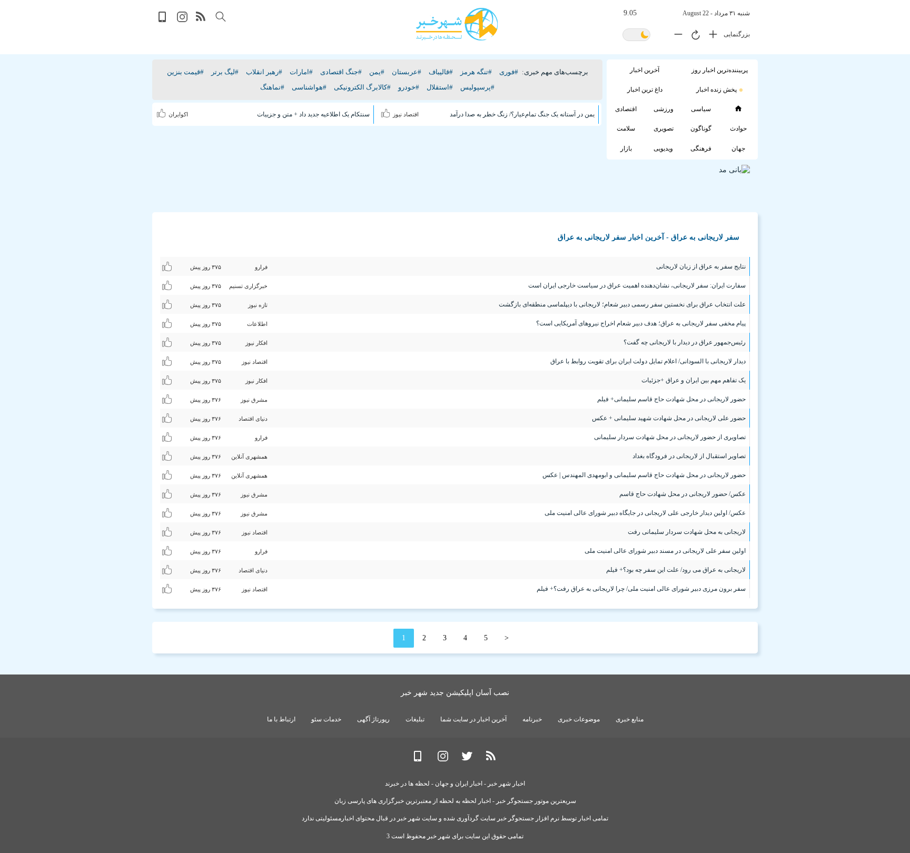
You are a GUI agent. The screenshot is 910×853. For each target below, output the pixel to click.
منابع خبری (630, 719)
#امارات (301, 72)
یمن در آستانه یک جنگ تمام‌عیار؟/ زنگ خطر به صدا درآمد (522, 114)
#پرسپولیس (477, 87)
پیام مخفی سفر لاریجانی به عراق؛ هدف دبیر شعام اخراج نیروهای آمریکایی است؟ (641, 323)
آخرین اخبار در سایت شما (473, 719)
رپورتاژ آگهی (373, 719)
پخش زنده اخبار (716, 89)
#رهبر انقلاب (264, 72)
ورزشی (664, 109)
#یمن (376, 72)
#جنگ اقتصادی (341, 72)
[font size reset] (693, 36)
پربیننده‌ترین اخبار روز (719, 70)
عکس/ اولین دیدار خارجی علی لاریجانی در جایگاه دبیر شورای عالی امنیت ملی (645, 513)
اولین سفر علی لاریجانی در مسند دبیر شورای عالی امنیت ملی (665, 550)
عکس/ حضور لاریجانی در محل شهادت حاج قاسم (682, 494)
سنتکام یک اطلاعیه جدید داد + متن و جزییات (313, 114)
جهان (738, 148)
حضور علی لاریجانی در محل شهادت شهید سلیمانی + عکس (669, 418)
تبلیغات (414, 719)
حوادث (738, 128)
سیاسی (701, 109)
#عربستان (406, 72)
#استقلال (440, 87)
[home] (738, 108)
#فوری (508, 72)
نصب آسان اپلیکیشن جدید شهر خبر (455, 693)
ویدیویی (663, 148)
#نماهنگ (272, 87)
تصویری (664, 128)
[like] (387, 112)
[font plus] (710, 36)
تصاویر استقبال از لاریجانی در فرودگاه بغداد (689, 456)
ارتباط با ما (281, 719)
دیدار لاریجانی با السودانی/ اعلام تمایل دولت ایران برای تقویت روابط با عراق (648, 361)
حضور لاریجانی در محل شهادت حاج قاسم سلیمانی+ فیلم (671, 399)
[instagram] (182, 20)
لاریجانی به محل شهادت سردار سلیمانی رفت (687, 531)
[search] (220, 16)
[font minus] (676, 36)
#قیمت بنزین (185, 72)
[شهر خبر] (457, 24)
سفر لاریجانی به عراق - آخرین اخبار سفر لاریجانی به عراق (648, 237)
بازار (626, 148)
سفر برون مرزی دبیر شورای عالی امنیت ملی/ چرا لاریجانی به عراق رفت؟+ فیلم (641, 588)
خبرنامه (532, 719)
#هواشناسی (309, 87)
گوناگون (700, 128)
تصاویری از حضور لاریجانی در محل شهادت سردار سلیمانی (670, 437)
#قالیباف (441, 72)
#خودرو (408, 87)
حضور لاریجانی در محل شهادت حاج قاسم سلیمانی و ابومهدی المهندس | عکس (644, 475)
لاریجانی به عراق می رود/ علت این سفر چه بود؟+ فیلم (676, 569)
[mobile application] (163, 20)
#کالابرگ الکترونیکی (362, 87)
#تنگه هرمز (476, 72)
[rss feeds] (201, 20)
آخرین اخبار (644, 70)
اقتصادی (626, 109)
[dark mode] (636, 35)
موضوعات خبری (579, 719)
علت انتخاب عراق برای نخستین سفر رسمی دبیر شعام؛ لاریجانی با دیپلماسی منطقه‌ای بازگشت (622, 304)
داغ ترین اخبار (644, 89)
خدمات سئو (326, 719)
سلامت (626, 128)
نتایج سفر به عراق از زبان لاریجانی (701, 266)
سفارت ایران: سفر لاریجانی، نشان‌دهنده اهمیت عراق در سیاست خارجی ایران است (637, 285)
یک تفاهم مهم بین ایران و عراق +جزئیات (693, 380)
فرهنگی (700, 148)
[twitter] (467, 759)
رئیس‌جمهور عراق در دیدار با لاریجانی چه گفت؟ (685, 342)
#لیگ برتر (225, 72)
